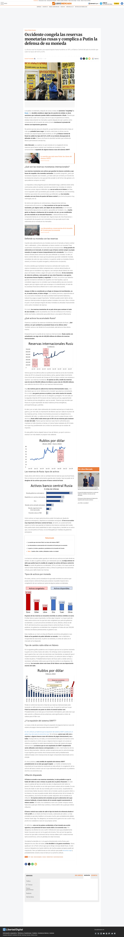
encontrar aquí (67, 850)
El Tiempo (29, 885)
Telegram (112, 933)
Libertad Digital (49, 929)
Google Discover (106, 933)
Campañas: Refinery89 (7, 935)
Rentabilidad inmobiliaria (81, 6)
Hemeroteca (30, 897)
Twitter (98, 933)
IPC (29, 857)
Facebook (96, 933)
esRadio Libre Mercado (54, 6)
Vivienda (78, 0)
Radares (28, 893)
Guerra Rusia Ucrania (30, 30)
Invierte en (45, 6)
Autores (52, 933)
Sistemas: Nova (34, 935)
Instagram (101, 933)
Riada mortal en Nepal (72, 0)
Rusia (26, 113)
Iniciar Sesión (122, 3)
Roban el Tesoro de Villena (85, 0)
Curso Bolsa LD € (70, 6)
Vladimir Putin (50, 857)
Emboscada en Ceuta (42, 0)
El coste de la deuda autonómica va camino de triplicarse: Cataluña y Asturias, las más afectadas (88, 494)
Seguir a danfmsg (34, 58)
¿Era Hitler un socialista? (83, 503)
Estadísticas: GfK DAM (16, 935)
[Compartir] (81, 59)
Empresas (39, 6)
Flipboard (109, 933)
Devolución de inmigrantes (52, 0)
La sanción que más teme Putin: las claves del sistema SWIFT (44, 542)
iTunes (115, 933)
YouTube (104, 933)
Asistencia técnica (43, 933)
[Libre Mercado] (62, 3)
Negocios (63, 6)
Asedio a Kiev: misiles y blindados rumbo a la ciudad (43, 551)
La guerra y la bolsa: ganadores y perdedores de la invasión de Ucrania (46, 548)
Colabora (116, 3)
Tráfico (28, 881)
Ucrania (44, 857)
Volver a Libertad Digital (93, 3)
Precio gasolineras (29, 889)
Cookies (34, 933)
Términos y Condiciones (24, 933)
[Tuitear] (84, 59)
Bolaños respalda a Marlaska (62, 0)
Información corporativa (10, 933)
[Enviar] (87, 59)
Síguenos (96, 58)
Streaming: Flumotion (26, 935)
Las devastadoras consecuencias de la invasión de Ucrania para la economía (47, 545)
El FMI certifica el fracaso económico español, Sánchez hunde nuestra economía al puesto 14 (88, 488)
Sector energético (38, 857)
